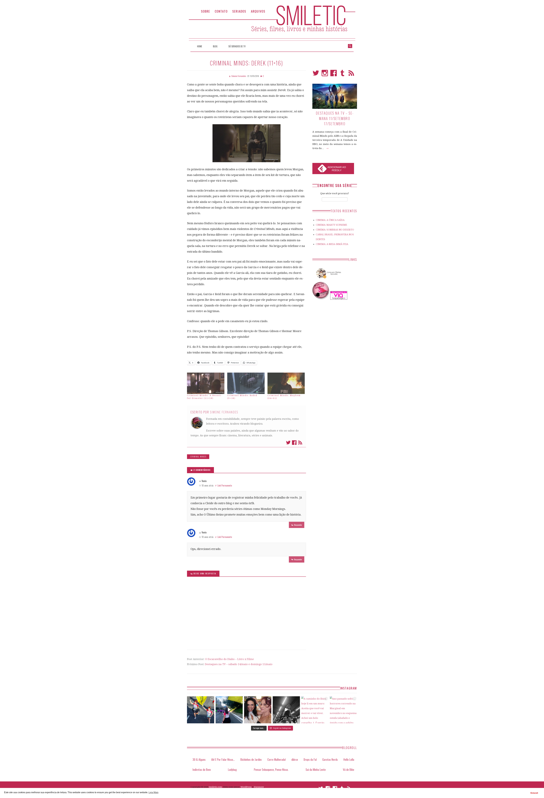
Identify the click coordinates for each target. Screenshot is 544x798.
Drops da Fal (310, 759)
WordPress (246, 787)
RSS (351, 74)
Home (199, 46)
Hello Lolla (348, 759)
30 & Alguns (199, 759)
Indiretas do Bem (202, 769)
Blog (215, 46)
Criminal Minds (198, 456)
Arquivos (258, 11)
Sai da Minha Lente (316, 769)
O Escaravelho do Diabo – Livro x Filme (229, 659)
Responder (298, 524)
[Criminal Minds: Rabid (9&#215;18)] (246, 383)
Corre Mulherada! (276, 759)
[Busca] (350, 45)
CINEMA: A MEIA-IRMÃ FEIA (332, 244)
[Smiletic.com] (272, 23)
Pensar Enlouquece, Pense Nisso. (271, 769)
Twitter (288, 442)
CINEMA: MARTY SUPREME (331, 224)
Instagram (325, 74)
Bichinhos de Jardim (251, 759)
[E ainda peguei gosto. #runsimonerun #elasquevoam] (286, 709)
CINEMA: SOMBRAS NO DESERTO (335, 229)
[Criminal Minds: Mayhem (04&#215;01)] (286, 383)
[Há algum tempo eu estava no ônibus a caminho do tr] (200, 709)
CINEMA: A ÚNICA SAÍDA (330, 220)
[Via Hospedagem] (338, 298)
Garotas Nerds (330, 759)
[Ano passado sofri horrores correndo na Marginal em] (343, 709)
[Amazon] (328, 279)
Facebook (294, 442)
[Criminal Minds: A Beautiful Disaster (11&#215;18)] (205, 383)
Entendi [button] (534, 793)
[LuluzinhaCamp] (321, 298)
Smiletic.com (215, 787)
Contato (221, 11)
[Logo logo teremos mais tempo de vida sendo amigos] (257, 709)
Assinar (300, 442)
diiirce (294, 759)
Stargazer (259, 787)
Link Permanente (224, 485)
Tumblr (342, 74)
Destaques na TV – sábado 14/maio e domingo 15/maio (238, 664)
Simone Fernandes (224, 412)
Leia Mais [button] (153, 792)
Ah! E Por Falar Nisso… (223, 759)
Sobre (205, 11)
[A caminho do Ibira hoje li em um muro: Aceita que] (315, 709)
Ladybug (232, 769)
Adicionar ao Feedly (337, 169)
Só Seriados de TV (237, 46)
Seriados (239, 11)
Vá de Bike (348, 769)
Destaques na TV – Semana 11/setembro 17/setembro (334, 118)
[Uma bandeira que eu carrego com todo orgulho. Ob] (229, 709)
